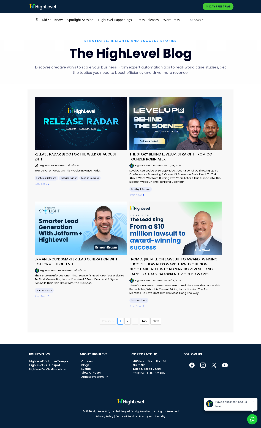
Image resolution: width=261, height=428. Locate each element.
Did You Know (52, 20)
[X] (213, 365)
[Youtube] (224, 365)
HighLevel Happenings (115, 20)
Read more (41, 184)
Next (156, 321)
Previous (108, 321)
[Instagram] (202, 365)
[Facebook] (191, 365)
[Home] (37, 20)
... (135, 321)
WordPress (171, 20)
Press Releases (148, 20)
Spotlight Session (80, 20)
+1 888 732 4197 (155, 373)
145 (144, 321)
